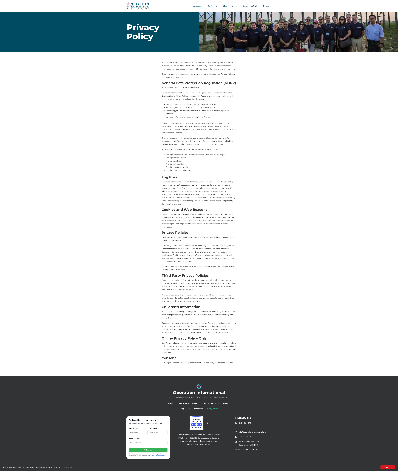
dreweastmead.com (250, 449)
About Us (197, 6)
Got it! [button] (388, 467)
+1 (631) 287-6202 (246, 437)
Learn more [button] (67, 467)
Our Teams (212, 6)
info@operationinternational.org (252, 432)
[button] (198, 6)
